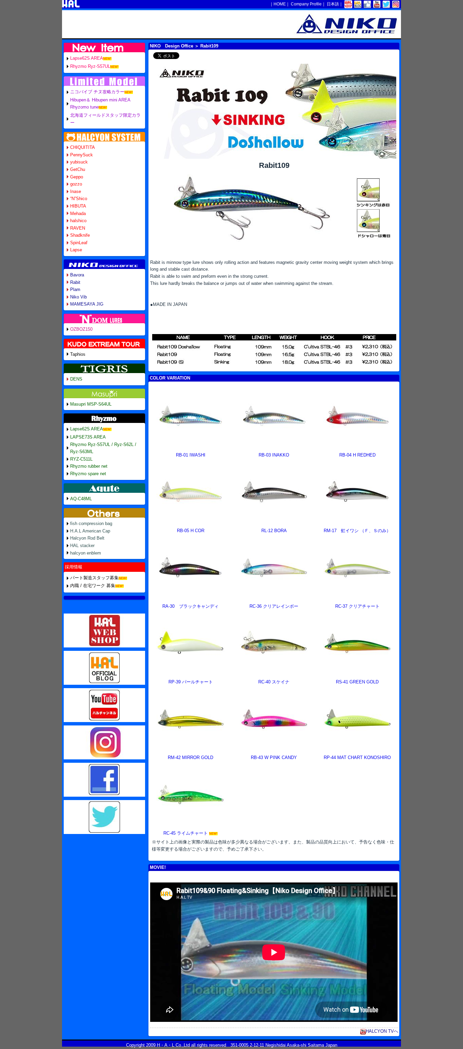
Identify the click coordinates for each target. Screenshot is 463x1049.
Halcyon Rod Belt (87, 538)
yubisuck (79, 161)
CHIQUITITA (82, 147)
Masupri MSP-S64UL (91, 404)
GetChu (77, 169)
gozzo (76, 184)
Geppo (76, 176)
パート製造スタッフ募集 (94, 577)
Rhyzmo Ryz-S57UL (90, 66)
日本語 (333, 4)
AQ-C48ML (81, 498)
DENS (76, 379)
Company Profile (306, 4)
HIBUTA (78, 206)
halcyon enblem (85, 553)
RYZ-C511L (81, 459)
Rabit (75, 282)
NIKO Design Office (171, 45)
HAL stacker (82, 545)
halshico (78, 220)
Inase (75, 191)
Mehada (78, 213)
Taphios (77, 354)
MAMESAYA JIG (86, 304)
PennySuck (81, 154)
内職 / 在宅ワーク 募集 (92, 585)
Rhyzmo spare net (88, 473)
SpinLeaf (78, 242)
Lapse (76, 249)
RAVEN (77, 228)
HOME (280, 4)
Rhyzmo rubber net (88, 466)
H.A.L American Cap (90, 530)
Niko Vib (78, 296)
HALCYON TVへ (382, 1031)
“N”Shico (78, 198)
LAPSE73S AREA (88, 437)
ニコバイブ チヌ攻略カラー (97, 91)
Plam (75, 289)
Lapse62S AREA (86, 58)
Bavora (77, 274)
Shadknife (80, 235)
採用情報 (73, 566)
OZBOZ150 (81, 329)
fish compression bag (91, 523)
